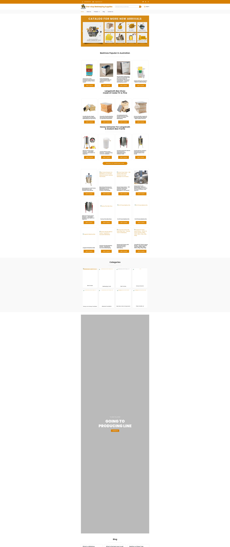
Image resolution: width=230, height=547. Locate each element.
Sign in (147, 6)
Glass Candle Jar (140, 306)
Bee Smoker (90, 285)
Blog (104, 11)
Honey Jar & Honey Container (90, 306)
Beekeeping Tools (107, 286)
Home (82, 11)
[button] (82, 31)
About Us (89, 11)
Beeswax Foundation (107, 306)
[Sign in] (145, 6)
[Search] (140, 7)
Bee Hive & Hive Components (123, 306)
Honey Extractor (140, 286)
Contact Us (110, 11)
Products (96, 11)
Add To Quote (89, 85)
